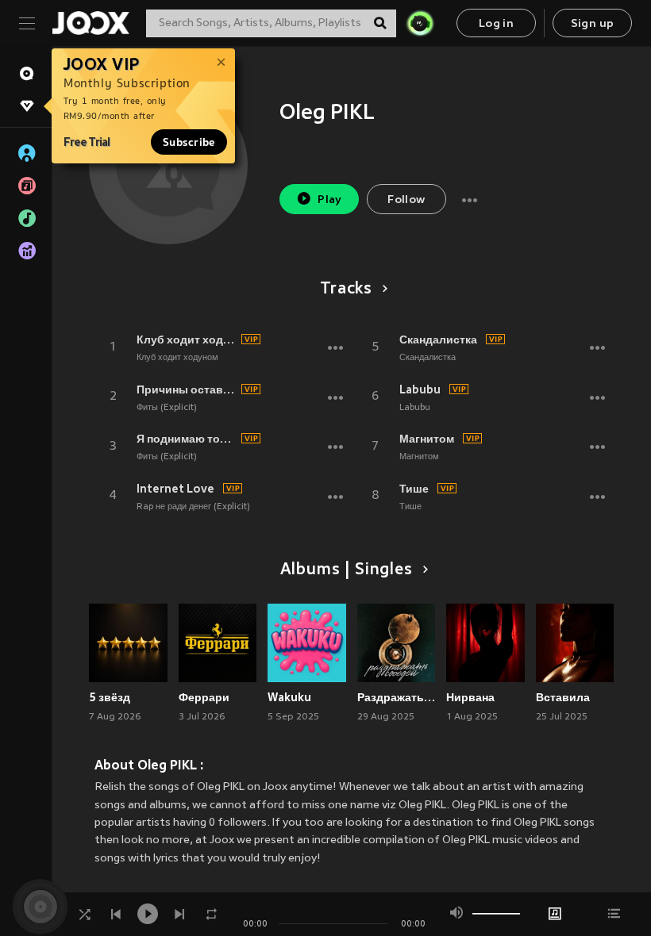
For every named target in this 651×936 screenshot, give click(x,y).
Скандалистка (438, 339)
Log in (496, 24)
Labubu (420, 389)
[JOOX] (90, 23)
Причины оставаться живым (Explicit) (187, 389)
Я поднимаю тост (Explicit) (187, 438)
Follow (406, 200)
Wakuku (289, 697)
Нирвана (470, 697)
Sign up (592, 24)
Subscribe (189, 142)
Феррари (204, 697)
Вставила (563, 697)
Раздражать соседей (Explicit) (396, 697)
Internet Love (175, 488)
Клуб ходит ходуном (187, 339)
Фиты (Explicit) (167, 407)
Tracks (346, 289)
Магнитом (426, 438)
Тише (414, 488)
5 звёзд (109, 697)
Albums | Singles (346, 570)
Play (330, 200)
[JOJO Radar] (420, 23)
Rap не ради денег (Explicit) (193, 507)
